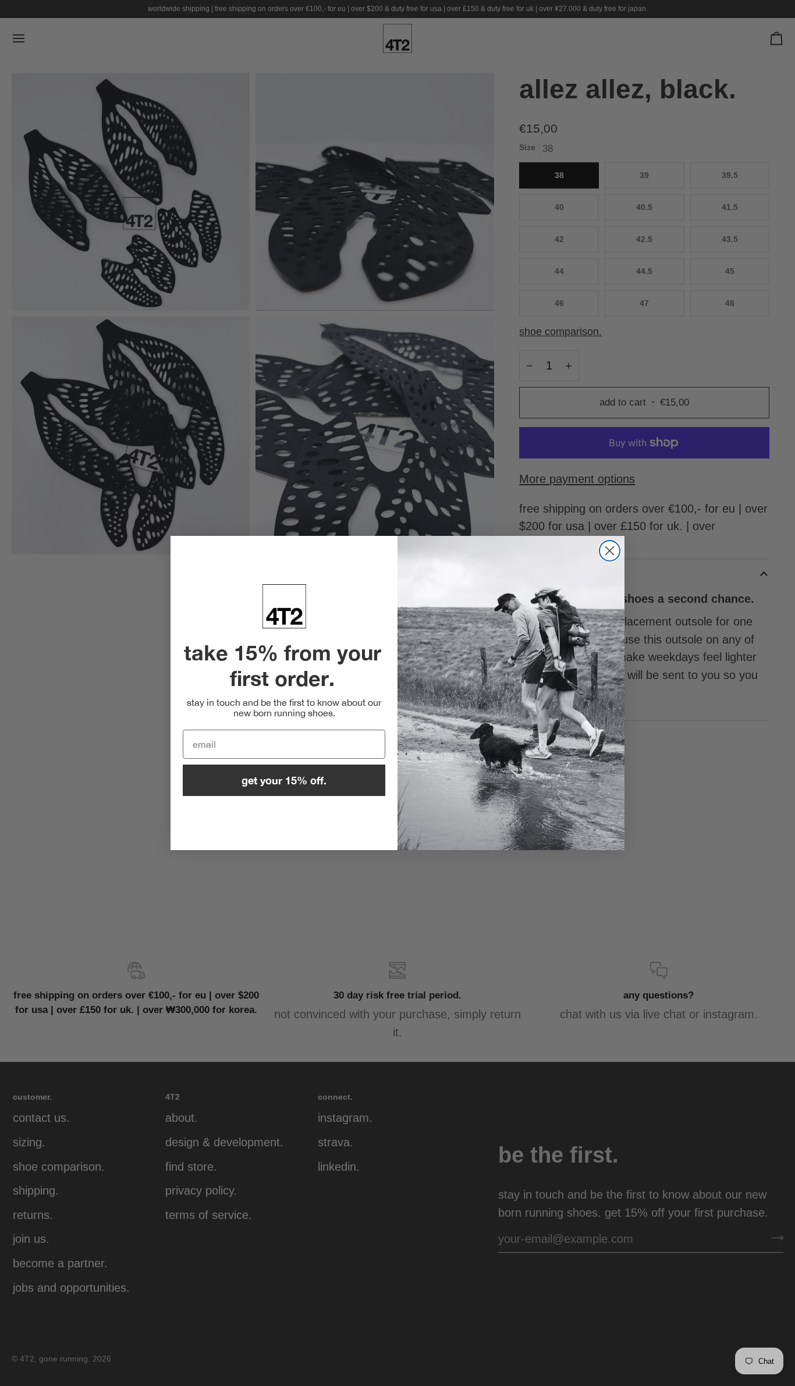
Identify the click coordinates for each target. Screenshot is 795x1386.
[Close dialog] (609, 551)
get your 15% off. (284, 780)
